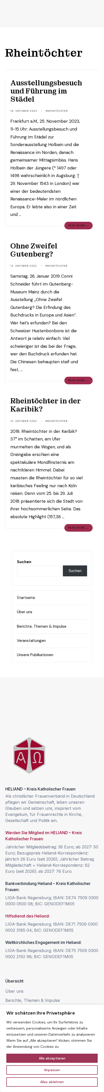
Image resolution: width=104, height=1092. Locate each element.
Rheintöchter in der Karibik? (45, 405)
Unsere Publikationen (35, 654)
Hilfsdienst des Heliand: (27, 916)
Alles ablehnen (52, 1082)
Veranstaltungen (31, 640)
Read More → (78, 225)
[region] (52, 1048)
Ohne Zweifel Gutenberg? (33, 250)
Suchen (24, 561)
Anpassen (52, 1070)
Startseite (26, 597)
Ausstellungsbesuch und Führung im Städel (46, 91)
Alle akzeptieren (52, 1058)
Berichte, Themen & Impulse (41, 626)
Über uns (24, 611)
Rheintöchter (57, 111)
